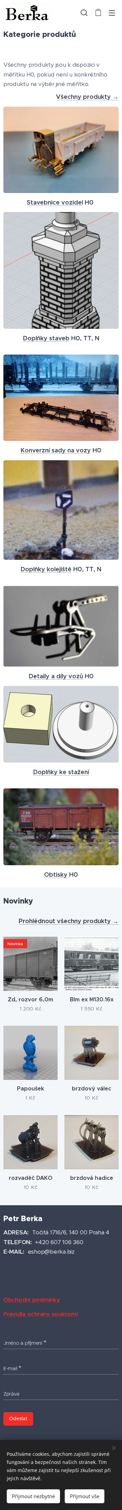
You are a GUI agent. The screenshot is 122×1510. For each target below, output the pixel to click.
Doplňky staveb (46, 338)
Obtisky (55, 874)
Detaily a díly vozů (56, 676)
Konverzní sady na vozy (56, 450)
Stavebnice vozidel (55, 202)
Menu (112, 12)
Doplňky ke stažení (61, 772)
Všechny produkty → (87, 97)
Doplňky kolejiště (46, 569)
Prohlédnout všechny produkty (66, 921)
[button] (84, 12)
